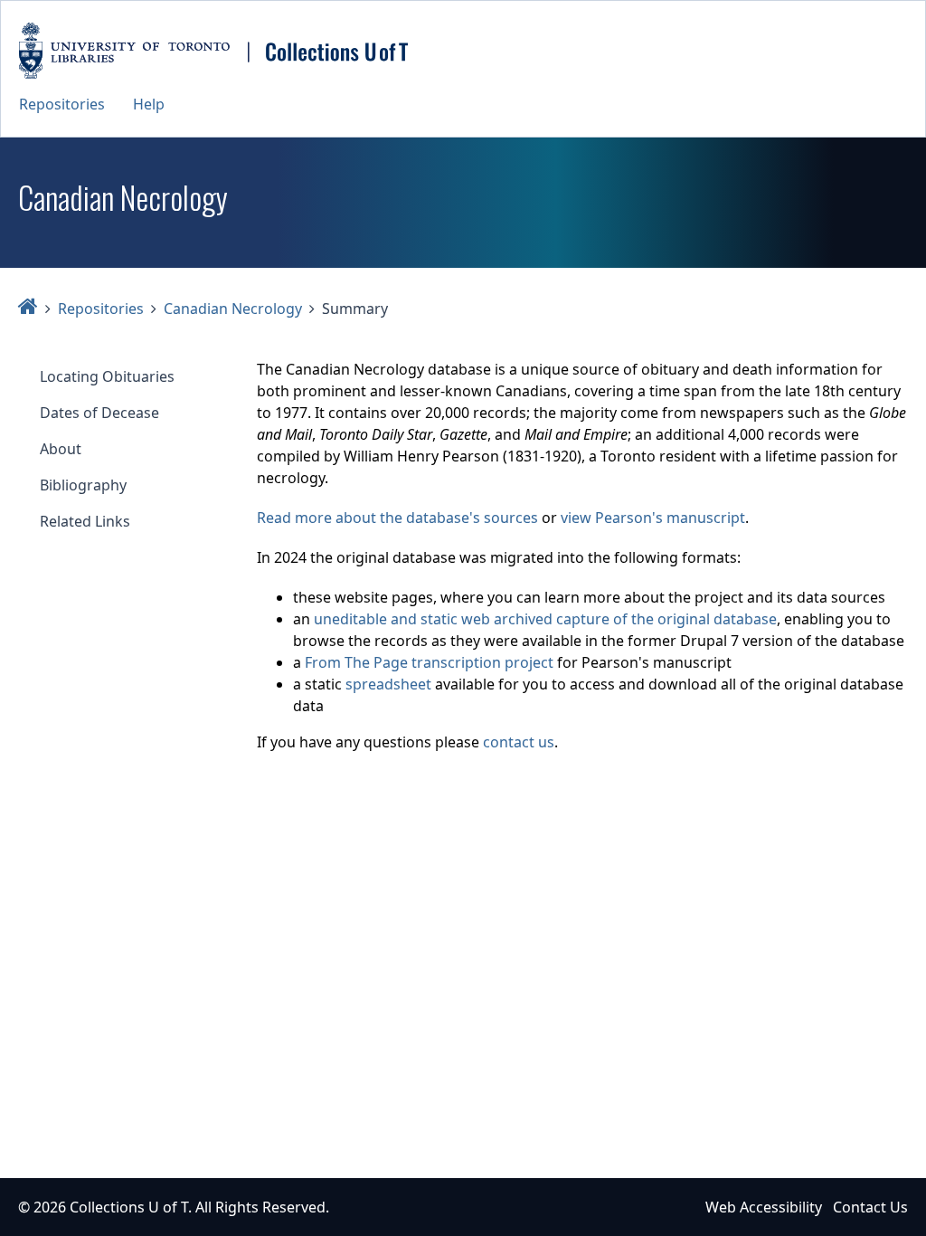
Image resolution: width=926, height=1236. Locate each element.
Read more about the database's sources (397, 518)
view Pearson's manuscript (653, 518)
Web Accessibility (763, 1207)
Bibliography (83, 485)
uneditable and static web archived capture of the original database (545, 619)
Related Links (85, 521)
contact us (518, 742)
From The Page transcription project (429, 662)
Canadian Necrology (233, 309)
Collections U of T (129, 1207)
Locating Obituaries (107, 376)
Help (149, 104)
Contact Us (870, 1207)
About (60, 449)
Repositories (62, 104)
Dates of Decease (99, 413)
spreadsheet (388, 684)
